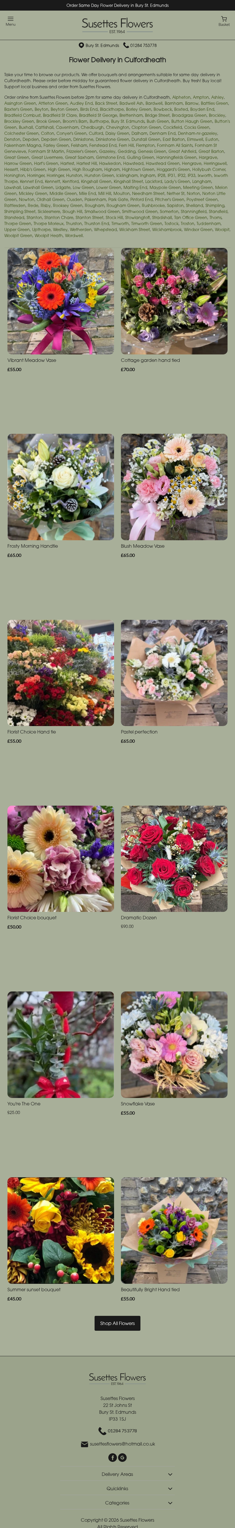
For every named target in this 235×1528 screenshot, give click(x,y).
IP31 (171, 175)
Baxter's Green (18, 109)
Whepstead (105, 229)
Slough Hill (72, 211)
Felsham (79, 145)
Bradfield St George (98, 115)
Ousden (74, 199)
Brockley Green (19, 121)
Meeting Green (198, 187)
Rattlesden (15, 205)
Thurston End (96, 223)
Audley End (81, 103)
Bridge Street (157, 115)
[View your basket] (224, 20)
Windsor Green (198, 229)
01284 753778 (143, 45)
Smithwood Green (140, 211)
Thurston (74, 223)
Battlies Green (214, 103)
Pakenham (95, 199)
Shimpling (214, 205)
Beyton (41, 109)
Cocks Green (196, 127)
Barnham (174, 103)
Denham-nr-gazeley (197, 133)
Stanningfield (194, 211)
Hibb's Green (33, 169)
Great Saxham (79, 157)
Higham (112, 169)
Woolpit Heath (49, 235)
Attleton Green (53, 103)
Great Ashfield (182, 151)
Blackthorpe (112, 109)
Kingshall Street (128, 181)
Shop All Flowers (117, 1323)
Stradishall (162, 217)
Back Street (106, 103)
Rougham (94, 205)
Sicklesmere (49, 211)
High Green (59, 169)
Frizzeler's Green (81, 151)
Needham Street (148, 193)
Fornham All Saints (175, 145)
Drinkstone (83, 139)
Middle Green (63, 193)
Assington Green (20, 103)
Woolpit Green (18, 235)
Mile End (87, 193)
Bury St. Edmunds (127, 121)
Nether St (176, 193)
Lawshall (12, 187)
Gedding (127, 151)
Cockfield (172, 127)
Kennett (52, 181)
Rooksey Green (68, 205)
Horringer (35, 175)
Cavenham (67, 127)
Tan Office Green (190, 217)
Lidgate (63, 187)
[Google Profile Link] (122, 1457)
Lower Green (108, 187)
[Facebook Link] (113, 1457)
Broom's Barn (75, 121)
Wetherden (81, 229)
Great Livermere (47, 157)
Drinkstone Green (112, 139)
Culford (96, 133)
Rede (33, 205)
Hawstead (133, 163)
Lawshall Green (38, 187)
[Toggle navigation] (10, 21)
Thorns (215, 217)
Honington (14, 175)
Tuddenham (209, 223)
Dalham (139, 133)
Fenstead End (103, 145)
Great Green (16, 157)
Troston (187, 223)
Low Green (83, 187)
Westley (60, 229)
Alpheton (181, 97)
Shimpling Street (20, 211)
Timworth (120, 223)
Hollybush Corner (208, 169)
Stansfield (218, 211)
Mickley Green (33, 193)
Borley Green (138, 109)
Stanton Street (89, 217)
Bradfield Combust (22, 115)
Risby (46, 205)
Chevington (117, 127)
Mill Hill (104, 193)
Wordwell (74, 235)
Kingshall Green (96, 181)
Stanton (34, 217)
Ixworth (205, 175)
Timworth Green (146, 223)
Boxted (181, 109)
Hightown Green (138, 169)
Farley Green (56, 145)
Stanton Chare (58, 217)
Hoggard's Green (173, 169)
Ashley (217, 97)
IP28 (161, 175)
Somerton (169, 211)
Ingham (147, 175)
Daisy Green (117, 133)
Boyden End (202, 109)
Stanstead (14, 217)
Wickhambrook (167, 229)
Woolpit (222, 229)
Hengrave (191, 163)
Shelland (194, 205)
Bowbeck (163, 109)
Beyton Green (64, 109)
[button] (117, 1473)
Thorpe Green (17, 223)
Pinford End (141, 199)
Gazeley (107, 151)
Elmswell (195, 139)
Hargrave (208, 157)
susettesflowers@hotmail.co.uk (122, 1444)
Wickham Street (134, 229)
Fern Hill (126, 145)
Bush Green (158, 121)
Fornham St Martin (46, 151)
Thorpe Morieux (49, 223)
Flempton (145, 145)
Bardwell (154, 103)
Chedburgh (92, 127)
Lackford (153, 181)
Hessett (11, 169)
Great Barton (211, 151)
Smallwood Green (102, 211)
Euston (211, 139)
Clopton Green (146, 127)
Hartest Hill (87, 163)
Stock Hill (114, 217)
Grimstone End (110, 157)
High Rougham (87, 169)
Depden (31, 139)
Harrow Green (18, 163)
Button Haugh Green (191, 121)
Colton (47, 133)
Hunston (74, 175)
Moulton (121, 193)
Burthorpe (99, 121)
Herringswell (215, 163)
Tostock (171, 223)
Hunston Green (99, 175)
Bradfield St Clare (60, 115)
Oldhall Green (50, 199)
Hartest (67, 163)
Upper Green (17, 229)
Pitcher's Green (169, 199)
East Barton (174, 139)
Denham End (163, 133)
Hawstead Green (163, 163)
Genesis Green (152, 151)
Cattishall (44, 127)
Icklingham (127, 175)
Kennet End (31, 181)
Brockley (217, 115)
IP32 (181, 175)
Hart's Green (46, 163)
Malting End (135, 187)
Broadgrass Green (189, 115)
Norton (193, 193)
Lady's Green (177, 181)
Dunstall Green (146, 139)
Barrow (192, 103)
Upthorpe (41, 229)
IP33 (191, 175)
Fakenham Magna (22, 145)
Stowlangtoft (137, 217)
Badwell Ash (131, 103)
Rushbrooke (153, 205)
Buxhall (26, 127)
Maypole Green (165, 187)
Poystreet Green (202, 199)
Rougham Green (123, 205)
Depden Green (56, 139)
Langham (201, 181)
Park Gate (118, 199)
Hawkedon (110, 163)
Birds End (89, 109)
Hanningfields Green (176, 157)
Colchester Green (21, 133)
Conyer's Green (71, 133)
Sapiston (175, 205)
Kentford (70, 181)
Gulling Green (140, 157)
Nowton (26, 199)
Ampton (201, 97)
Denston (12, 139)
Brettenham (131, 115)
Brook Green (48, 121)
